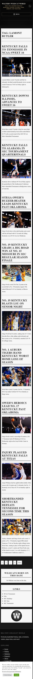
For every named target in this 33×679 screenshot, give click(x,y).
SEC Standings (8, 598)
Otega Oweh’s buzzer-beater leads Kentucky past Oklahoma (15, 202)
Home (6, 649)
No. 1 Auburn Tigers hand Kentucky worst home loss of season (15, 355)
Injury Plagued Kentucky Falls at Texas (15, 455)
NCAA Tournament (9, 594)
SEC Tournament (8, 603)
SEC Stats (6, 601)
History (6, 651)
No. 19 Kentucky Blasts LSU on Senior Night (14, 303)
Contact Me (8, 661)
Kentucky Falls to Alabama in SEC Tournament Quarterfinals (15, 149)
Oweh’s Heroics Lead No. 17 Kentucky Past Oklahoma (14, 407)
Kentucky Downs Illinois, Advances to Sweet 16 (15, 100)
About (6, 658)
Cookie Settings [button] (7, 675)
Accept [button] (16, 675)
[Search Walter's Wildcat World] (30, 6)
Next (19, 562)
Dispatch (7, 656)
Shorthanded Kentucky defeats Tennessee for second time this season (15, 506)
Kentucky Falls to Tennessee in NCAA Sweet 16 (15, 49)
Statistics (7, 654)
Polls (5, 596)
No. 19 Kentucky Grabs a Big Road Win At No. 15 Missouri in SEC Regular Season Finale (15, 252)
